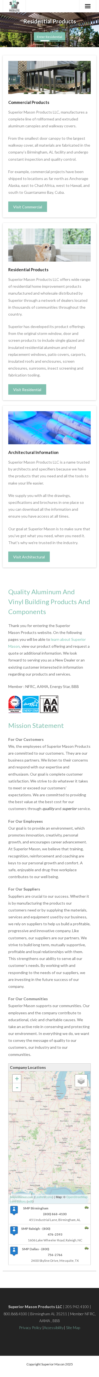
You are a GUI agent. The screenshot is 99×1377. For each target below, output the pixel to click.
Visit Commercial (27, 207)
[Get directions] (87, 1208)
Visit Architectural (29, 557)
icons (48, 1197)
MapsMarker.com (21, 1197)
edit (30, 1201)
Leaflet (39, 1197)
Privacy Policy (30, 1327)
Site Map (73, 1327)
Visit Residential (27, 389)
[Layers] (81, 1081)
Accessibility (54, 1327)
